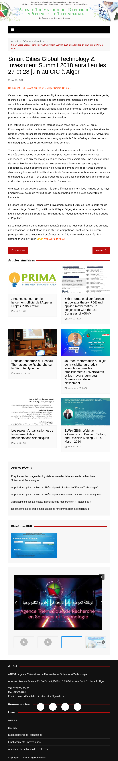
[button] (59, 603)
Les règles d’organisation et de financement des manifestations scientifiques (32, 434)
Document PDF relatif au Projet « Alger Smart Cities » (39, 87)
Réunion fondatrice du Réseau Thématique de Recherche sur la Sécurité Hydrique (32, 364)
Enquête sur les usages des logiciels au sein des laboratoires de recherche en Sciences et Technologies (53, 478)
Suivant (99, 250)
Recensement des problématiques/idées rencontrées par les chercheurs (50, 509)
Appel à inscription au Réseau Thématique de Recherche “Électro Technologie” (54, 487)
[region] (59, 611)
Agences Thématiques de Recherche (28, 749)
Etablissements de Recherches (25, 735)
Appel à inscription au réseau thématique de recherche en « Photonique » (51, 501)
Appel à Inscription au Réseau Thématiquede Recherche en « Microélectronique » (56, 494)
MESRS (12, 720)
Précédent (20, 250)
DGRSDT (13, 727)
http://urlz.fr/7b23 (54, 238)
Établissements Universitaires (24, 742)
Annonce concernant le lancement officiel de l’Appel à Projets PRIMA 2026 (31, 302)
